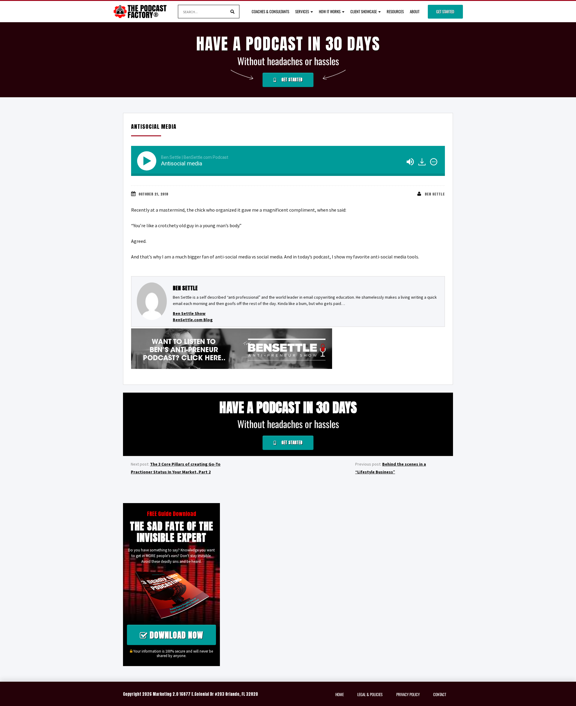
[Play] (147, 160)
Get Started (445, 11)
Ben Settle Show (189, 313)
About (414, 11)
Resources (395, 11)
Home (339, 694)
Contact (439, 694)
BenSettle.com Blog (193, 319)
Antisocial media (153, 126)
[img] (433, 161)
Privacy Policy (408, 694)
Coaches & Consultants (270, 11)
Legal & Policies (369, 694)
